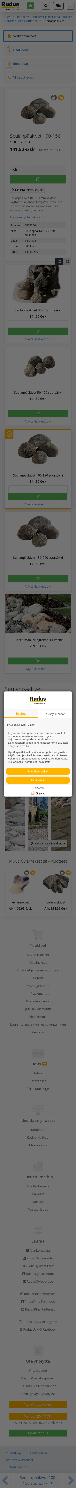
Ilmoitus (20, 713)
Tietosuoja (38, 787)
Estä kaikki (38, 780)
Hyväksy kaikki (38, 771)
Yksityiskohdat (55, 714)
